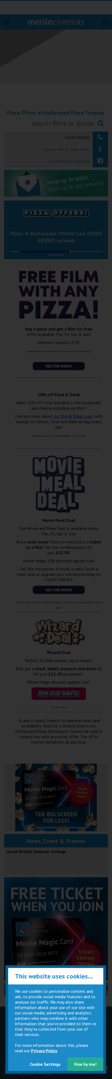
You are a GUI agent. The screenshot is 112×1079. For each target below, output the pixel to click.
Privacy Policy (44, 1050)
